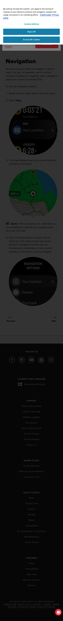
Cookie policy (46, 14)
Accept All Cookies (31, 39)
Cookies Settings (31, 24)
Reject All (31, 32)
